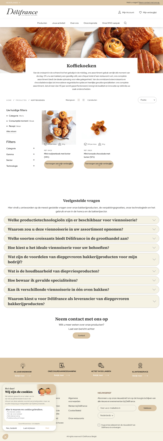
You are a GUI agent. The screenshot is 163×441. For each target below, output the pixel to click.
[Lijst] (83, 100)
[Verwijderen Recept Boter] (7, 126)
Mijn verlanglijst (150, 12)
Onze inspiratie (90, 23)
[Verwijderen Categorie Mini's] (7, 115)
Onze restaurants (76, 418)
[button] (11, 3)
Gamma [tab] (10, 154)
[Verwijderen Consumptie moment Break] (7, 121)
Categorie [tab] (11, 148)
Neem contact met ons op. (149, 2)
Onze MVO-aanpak (111, 23)
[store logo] (22, 12)
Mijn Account (128, 12)
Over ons (74, 23)
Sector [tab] (9, 160)
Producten (42, 23)
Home (9, 100)
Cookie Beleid (74, 410)
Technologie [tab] (12, 166)
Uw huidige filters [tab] (16, 110)
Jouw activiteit (58, 23)
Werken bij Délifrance (77, 406)
